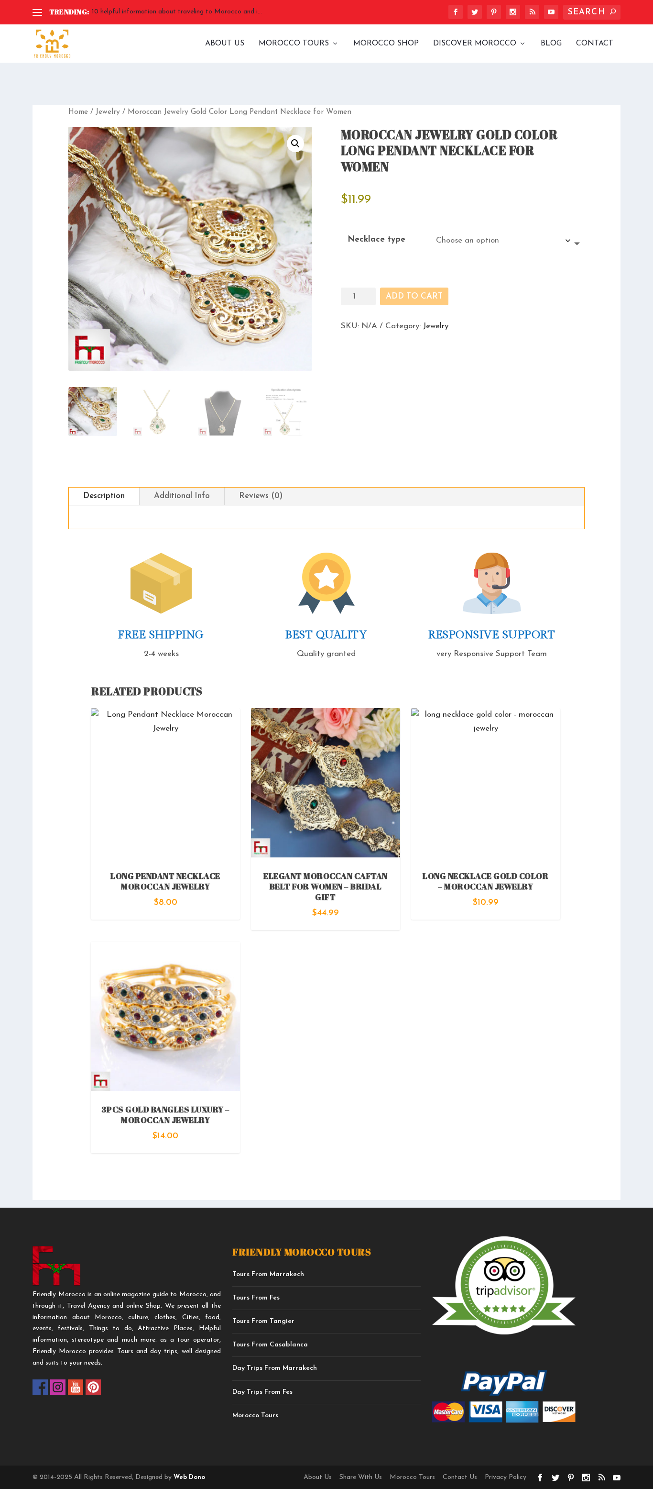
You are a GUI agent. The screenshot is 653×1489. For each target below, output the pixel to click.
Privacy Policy (505, 1477)
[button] (295, 143)
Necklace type (376, 239)
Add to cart (414, 296)
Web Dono (188, 1477)
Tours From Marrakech (268, 1274)
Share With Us (360, 1477)
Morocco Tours (294, 43)
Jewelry (108, 112)
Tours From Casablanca (270, 1344)
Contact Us (460, 1477)
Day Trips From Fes (262, 1392)
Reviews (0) (261, 496)
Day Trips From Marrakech (274, 1368)
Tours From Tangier (263, 1321)
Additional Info (182, 496)
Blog (551, 43)
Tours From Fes (256, 1297)
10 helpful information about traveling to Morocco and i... (177, 11)
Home (78, 112)
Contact (594, 43)
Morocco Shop (386, 43)
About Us (224, 43)
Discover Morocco (474, 43)
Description (104, 496)
